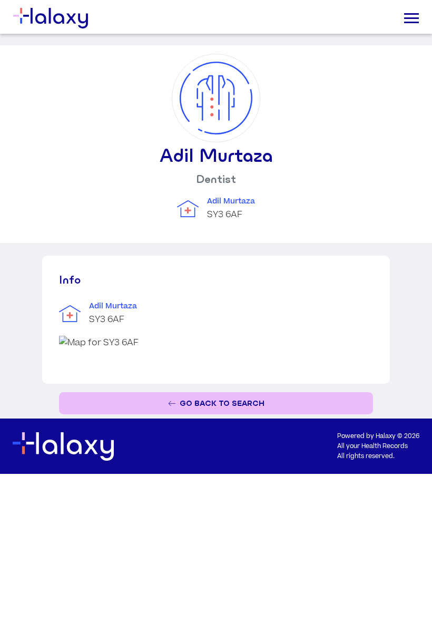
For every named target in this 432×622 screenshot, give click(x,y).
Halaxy (386, 436)
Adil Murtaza (231, 201)
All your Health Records (372, 446)
